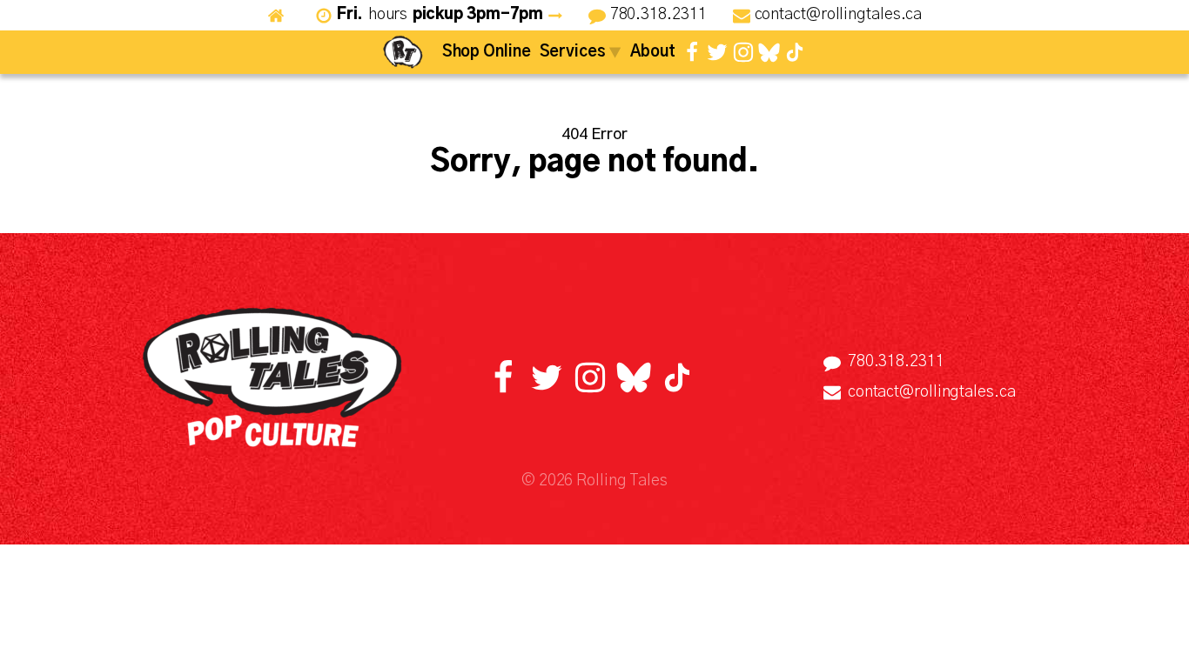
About (653, 52)
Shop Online (486, 52)
